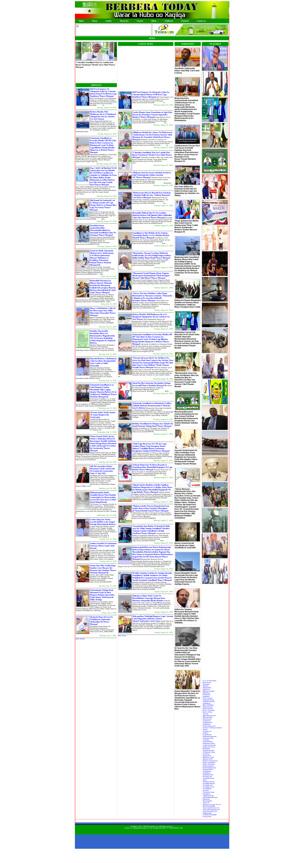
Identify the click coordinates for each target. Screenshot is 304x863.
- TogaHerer (206, 794)
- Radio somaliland (208, 762)
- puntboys (206, 754)
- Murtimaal (206, 748)
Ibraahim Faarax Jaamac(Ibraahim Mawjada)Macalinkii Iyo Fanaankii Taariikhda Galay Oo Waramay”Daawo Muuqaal (103, 230)
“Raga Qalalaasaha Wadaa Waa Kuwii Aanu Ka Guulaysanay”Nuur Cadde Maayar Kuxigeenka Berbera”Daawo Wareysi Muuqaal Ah (186, 226)
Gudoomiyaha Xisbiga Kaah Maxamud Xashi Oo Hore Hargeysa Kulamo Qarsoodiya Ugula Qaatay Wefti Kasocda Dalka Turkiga (102, 595)
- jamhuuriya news (208, 747)
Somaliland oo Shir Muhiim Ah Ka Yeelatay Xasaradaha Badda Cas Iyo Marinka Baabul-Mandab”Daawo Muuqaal (151, 235)
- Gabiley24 (206, 724)
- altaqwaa (205, 696)
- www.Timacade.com (209, 811)
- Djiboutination (207, 717)
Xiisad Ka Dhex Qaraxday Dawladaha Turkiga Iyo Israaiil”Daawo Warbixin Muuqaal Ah (151, 384)
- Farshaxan (206, 721)
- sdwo (204, 780)
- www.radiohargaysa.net (211, 809)
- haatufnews (206, 735)
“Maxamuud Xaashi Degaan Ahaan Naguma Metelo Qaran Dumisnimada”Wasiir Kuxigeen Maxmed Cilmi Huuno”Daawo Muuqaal (151, 275)
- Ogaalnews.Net (208, 750)
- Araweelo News (208, 700)
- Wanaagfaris (207, 801)
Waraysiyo (124, 21)
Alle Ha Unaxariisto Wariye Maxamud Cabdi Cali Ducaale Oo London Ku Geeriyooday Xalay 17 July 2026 (102, 469)
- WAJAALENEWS (208, 806)
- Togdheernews (208, 795)
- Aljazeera (205, 689)
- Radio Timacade (208, 764)
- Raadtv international (210, 761)
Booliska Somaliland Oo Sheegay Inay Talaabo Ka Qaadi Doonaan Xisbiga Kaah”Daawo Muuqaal (152, 425)
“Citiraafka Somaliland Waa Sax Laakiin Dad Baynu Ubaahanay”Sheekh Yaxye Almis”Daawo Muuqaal (152, 154)
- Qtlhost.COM (207, 759)
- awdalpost (206, 703)
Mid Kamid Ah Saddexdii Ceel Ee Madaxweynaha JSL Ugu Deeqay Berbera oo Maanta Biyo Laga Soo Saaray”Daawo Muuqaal (103, 205)
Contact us (201, 21)
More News (122, 636)
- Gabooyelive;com (208, 726)
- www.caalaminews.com (210, 808)
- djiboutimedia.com (209, 715)
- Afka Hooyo (206, 682)
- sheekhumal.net (208, 782)
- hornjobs (205, 740)
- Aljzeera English (208, 691)
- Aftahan (205, 686)
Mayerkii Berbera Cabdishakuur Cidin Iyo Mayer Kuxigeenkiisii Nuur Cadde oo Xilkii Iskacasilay (103, 362)
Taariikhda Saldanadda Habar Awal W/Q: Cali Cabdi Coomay (186, 70)
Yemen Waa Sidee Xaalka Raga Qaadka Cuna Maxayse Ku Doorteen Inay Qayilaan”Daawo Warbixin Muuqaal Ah (103, 569)
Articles (108, 21)
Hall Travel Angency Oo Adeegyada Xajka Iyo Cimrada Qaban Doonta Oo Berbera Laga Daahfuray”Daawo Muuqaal (103, 92)
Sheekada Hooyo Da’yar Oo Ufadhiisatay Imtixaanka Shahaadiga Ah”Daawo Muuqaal (101, 620)
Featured (185, 21)
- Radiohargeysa (208, 766)
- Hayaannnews (207, 738)
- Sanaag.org (207, 776)
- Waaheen (206, 799)
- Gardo (204, 729)
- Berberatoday (207, 707)
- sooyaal (205, 790)
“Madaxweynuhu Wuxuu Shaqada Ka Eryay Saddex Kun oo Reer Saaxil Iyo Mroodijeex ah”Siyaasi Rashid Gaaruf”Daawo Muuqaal (150, 508)
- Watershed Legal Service (211, 804)
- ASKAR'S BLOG (208, 701)
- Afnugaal (205, 684)
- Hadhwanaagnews (209, 736)
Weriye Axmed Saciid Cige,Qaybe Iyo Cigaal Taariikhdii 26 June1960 (185, 545)
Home (81, 21)
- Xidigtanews (207, 813)
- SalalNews (206, 773)
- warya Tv (205, 802)
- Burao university (208, 710)
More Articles (80, 639)
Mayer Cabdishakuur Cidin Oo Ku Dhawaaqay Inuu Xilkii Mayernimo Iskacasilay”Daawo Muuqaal (103, 311)
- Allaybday (206, 693)
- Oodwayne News (208, 752)
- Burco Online (207, 712)
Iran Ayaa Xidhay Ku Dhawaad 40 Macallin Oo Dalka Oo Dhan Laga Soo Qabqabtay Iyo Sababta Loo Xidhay (186, 191)
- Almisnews (206, 694)
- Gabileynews (207, 722)
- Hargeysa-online (208, 743)
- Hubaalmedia (207, 741)
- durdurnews (206, 719)
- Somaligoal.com (208, 787)
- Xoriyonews (206, 816)
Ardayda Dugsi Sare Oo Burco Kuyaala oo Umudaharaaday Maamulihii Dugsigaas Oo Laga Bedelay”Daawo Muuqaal (152, 467)
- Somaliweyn (207, 789)
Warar (94, 21)
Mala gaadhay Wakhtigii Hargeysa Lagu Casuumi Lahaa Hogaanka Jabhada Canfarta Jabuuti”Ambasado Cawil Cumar (152, 618)
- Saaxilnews (206, 771)
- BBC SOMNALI (208, 705)
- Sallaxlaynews (207, 775)
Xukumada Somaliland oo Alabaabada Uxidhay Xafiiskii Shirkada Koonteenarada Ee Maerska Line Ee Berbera (151, 405)
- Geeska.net (206, 731)
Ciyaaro (140, 21)
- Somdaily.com (207, 785)
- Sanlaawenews (208, 778)
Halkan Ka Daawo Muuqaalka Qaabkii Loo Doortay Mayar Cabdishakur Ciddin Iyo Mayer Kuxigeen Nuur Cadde (187, 303)
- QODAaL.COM (208, 757)
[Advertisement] (144, 68)
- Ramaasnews (207, 769)
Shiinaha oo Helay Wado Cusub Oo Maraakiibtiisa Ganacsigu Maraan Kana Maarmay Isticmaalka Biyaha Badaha (148, 598)
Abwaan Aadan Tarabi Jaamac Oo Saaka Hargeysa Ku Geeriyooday (102, 414)
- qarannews (206, 755)
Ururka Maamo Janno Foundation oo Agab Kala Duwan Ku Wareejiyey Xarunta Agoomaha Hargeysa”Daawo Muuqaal (152, 114)
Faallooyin (169, 21)
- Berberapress (207, 708)
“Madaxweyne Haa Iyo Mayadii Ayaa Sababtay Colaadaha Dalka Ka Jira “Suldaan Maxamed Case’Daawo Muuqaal (151, 195)
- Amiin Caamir (207, 698)
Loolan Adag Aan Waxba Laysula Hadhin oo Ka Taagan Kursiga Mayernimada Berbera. (103, 521)
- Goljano (205, 733)
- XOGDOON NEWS (209, 815)
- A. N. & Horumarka (209, 680)
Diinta (153, 21)
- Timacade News (208, 792)
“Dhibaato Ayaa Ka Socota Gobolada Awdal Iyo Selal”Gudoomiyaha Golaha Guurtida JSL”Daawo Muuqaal (95, 75)
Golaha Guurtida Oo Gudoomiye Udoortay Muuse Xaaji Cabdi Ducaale (103, 545)
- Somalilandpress (208, 783)
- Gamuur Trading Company (212, 728)
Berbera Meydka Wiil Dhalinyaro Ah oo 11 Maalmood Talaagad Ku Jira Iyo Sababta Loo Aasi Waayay (103, 115)
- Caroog (205, 714)
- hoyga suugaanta (209, 745)
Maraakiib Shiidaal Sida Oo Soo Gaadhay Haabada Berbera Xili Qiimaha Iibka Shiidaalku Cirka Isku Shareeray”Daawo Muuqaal (152, 215)
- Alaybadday (206, 687)
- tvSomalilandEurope (210, 797)
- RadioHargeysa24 (209, 768)
